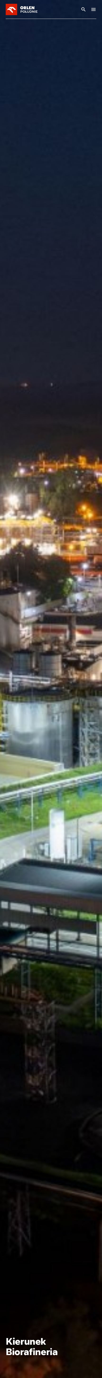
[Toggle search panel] (83, 9)
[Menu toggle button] (93, 9)
